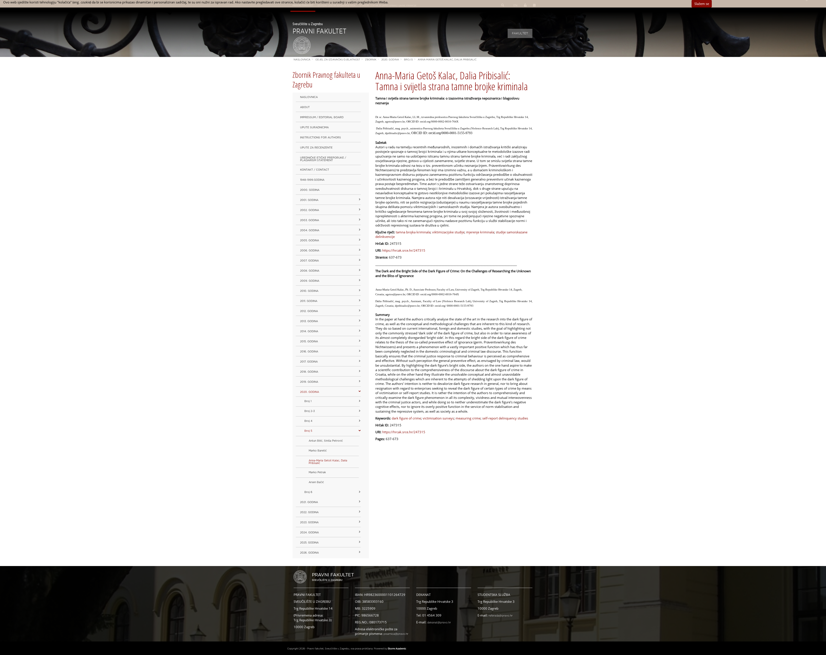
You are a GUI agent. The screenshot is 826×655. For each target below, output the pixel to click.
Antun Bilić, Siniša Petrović (326, 440)
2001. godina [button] (309, 200)
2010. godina (309, 291)
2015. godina (309, 341)
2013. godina (309, 321)
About (305, 107)
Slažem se (701, 4)
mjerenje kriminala (480, 232)
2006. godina (309, 250)
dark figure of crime (406, 418)
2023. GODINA (309, 522)
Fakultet (520, 33)
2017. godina (309, 361)
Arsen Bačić (316, 482)
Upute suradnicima (314, 127)
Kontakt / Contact (314, 169)
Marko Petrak (317, 472)
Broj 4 (308, 421)
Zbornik (370, 59)
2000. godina (309, 190)
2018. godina (309, 371)
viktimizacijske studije (448, 232)
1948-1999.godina (312, 180)
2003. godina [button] (309, 220)
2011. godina (308, 301)
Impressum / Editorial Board (322, 117)
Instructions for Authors (320, 137)
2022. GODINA (309, 512)
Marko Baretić (318, 450)
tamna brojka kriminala (413, 232)
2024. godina (309, 532)
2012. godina (309, 311)
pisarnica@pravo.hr (396, 634)
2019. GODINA (309, 382)
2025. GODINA (309, 542)
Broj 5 (408, 59)
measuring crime (468, 418)
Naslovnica (302, 59)
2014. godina (309, 331)
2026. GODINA (309, 552)
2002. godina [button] (309, 210)
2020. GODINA (390, 59)
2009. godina (309, 281)
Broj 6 (308, 492)
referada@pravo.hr (501, 615)
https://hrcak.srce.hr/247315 (403, 250)
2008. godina (309, 270)
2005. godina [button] (309, 240)
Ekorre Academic (397, 648)
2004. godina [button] (309, 230)
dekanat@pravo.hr (439, 622)
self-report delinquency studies (505, 418)
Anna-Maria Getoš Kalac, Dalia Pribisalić (447, 59)
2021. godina (309, 502)
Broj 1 (307, 401)
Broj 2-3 (309, 411)
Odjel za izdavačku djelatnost (337, 59)
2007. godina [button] (309, 260)
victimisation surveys (438, 418)
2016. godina (309, 351)
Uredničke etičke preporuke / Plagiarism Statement (323, 159)
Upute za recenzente (316, 147)
